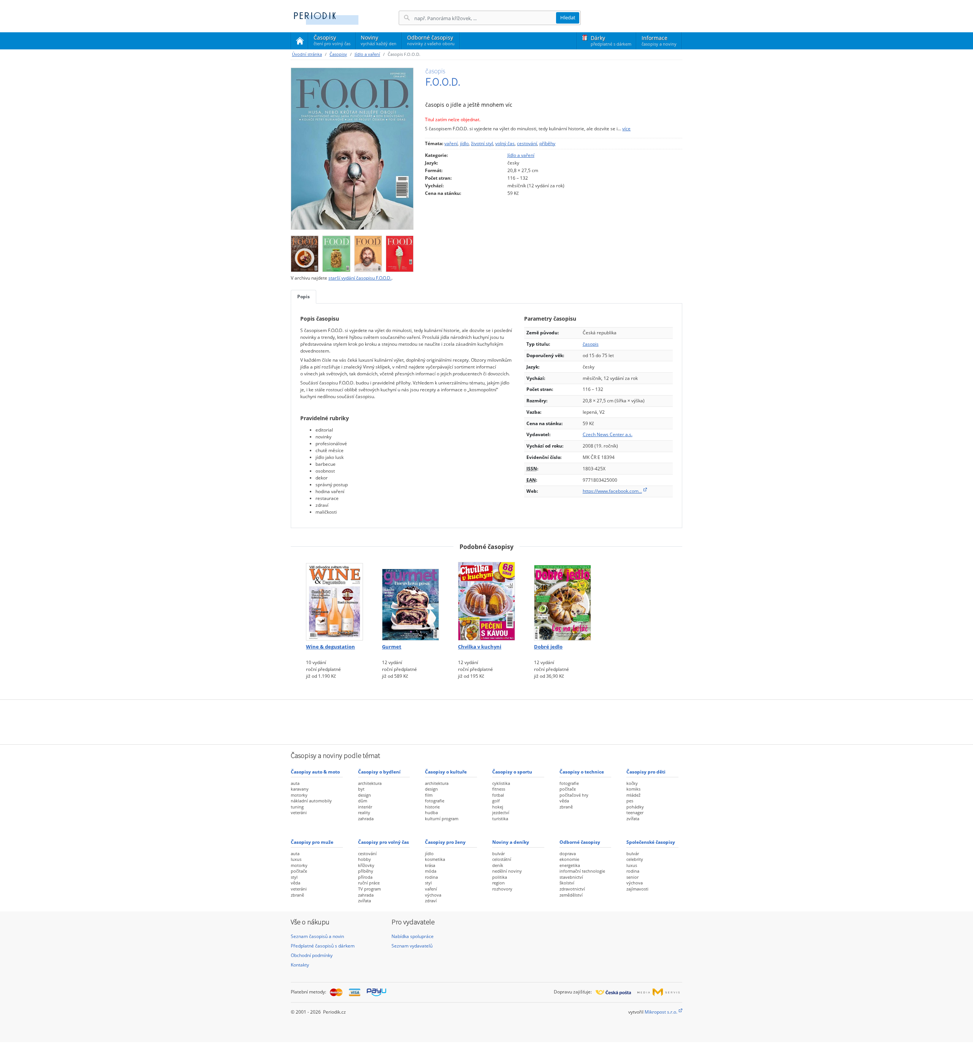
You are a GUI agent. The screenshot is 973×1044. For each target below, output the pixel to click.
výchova (433, 895)
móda (430, 871)
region (498, 883)
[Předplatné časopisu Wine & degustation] (334, 599)
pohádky (635, 807)
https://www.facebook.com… (612, 491)
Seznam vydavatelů (412, 946)
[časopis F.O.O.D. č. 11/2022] (352, 148)
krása (430, 865)
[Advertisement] (486, 721)
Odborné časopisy (431, 40)
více (626, 128)
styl (294, 877)
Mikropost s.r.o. (661, 1012)
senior (632, 877)
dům (362, 801)
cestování (527, 143)
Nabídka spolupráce (412, 936)
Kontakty (300, 965)
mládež (633, 795)
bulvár (498, 853)
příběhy (547, 143)
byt (361, 789)
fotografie (434, 801)
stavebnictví (571, 877)
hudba (431, 812)
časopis (591, 344)
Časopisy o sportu (512, 772)
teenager (634, 812)
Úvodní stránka (307, 54)
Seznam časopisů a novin (317, 936)
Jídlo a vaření (367, 54)
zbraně (566, 807)
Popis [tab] (303, 296)
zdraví (431, 900)
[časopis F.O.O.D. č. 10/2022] (305, 251)
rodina (431, 877)
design (364, 795)
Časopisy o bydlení (379, 772)
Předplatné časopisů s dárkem (323, 946)
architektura (370, 783)
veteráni (299, 812)
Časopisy (332, 41)
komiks (633, 789)
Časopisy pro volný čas (383, 842)
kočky (632, 783)
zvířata (632, 818)
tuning (297, 807)
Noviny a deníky (510, 842)
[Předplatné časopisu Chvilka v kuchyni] (486, 599)
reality (364, 812)
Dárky (611, 40)
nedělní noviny (507, 871)
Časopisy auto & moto (315, 772)
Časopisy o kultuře (446, 772)
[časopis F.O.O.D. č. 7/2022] (400, 251)
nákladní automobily (311, 801)
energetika (569, 865)
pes (629, 801)
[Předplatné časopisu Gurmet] (410, 599)
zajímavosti (637, 889)
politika (499, 877)
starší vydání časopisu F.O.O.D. (359, 278)
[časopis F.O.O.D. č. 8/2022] (368, 251)
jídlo (464, 143)
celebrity (634, 859)
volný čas (505, 143)
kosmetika (435, 859)
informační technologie (582, 871)
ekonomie (569, 859)
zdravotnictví (572, 889)
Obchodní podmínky (312, 955)
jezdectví (500, 812)
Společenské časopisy (650, 842)
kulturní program (441, 818)
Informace (659, 40)
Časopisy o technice (581, 772)
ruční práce (369, 883)
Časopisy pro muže (312, 842)
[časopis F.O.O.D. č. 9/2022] (336, 251)
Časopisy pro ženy (445, 842)
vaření (451, 143)
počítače (567, 789)
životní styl (482, 143)
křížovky (366, 865)
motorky (299, 795)
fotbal (498, 795)
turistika (500, 818)
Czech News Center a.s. (607, 434)
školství (566, 883)
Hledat (567, 17)
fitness (498, 789)
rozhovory (502, 889)
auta (295, 783)
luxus (296, 859)
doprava (567, 853)
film (429, 795)
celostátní (501, 859)
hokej (497, 807)
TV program (369, 889)
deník (497, 865)
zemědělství (571, 895)
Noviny (378, 40)
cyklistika (501, 783)
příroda (365, 877)
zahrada (366, 818)
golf (496, 801)
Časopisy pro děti (646, 772)
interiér (365, 807)
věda (564, 801)
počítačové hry (573, 795)
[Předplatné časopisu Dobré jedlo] (562, 599)
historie (432, 807)
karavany (300, 789)
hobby (364, 859)
